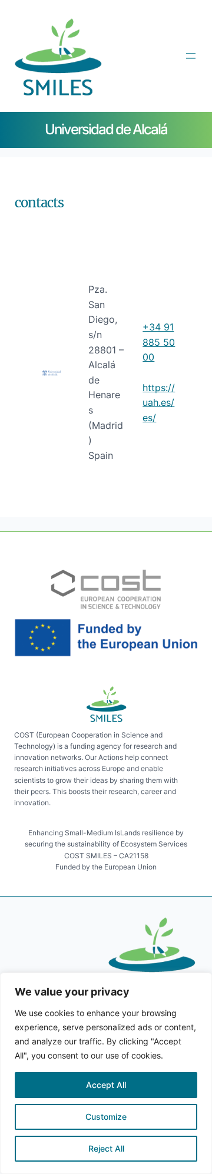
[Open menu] (191, 56)
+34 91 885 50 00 (159, 342)
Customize (106, 1117)
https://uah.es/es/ (159, 403)
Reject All (106, 1148)
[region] (106, 1073)
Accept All (106, 1085)
